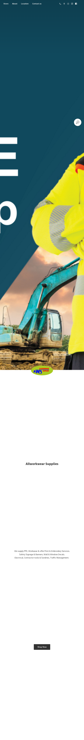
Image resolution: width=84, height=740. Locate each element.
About (14, 4)
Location (25, 4)
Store (6, 4)
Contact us (36, 4)
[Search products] (78, 122)
